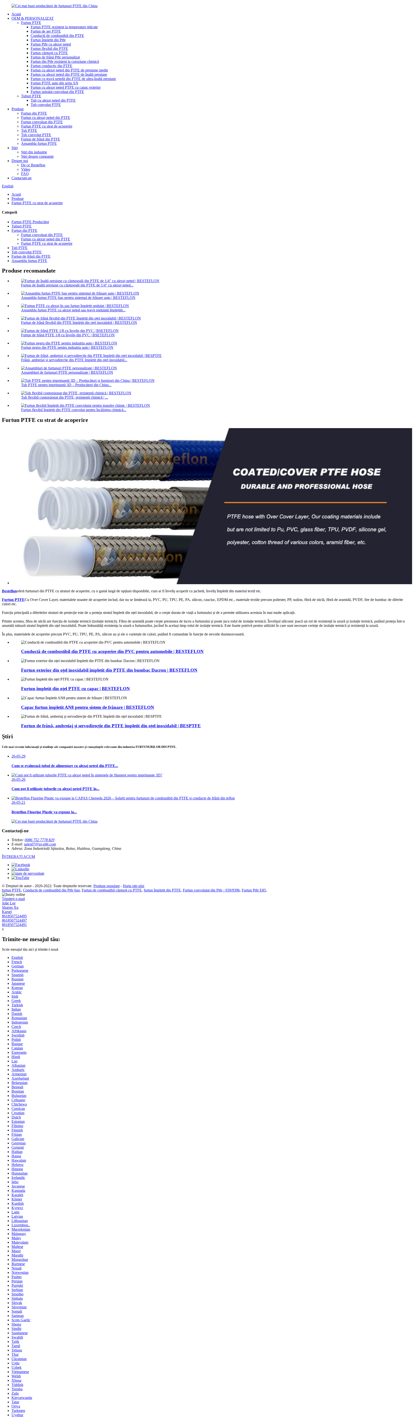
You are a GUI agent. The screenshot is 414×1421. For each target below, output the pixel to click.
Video (25, 169)
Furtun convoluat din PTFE (42, 122)
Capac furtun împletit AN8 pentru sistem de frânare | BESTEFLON (87, 707)
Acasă (16, 14)
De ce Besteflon (33, 165)
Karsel (7, 912)
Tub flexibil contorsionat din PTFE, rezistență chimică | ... (64, 397)
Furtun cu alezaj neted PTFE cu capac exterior (66, 87)
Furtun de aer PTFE (46, 31)
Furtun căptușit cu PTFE (49, 53)
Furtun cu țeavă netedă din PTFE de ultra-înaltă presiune (73, 79)
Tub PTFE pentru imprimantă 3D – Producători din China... (66, 385)
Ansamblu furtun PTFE (39, 143)
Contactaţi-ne (22, 178)
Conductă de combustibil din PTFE (57, 36)
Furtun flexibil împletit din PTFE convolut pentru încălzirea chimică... (73, 410)
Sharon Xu (10, 907)
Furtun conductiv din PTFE (51, 66)
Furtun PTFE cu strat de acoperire (46, 126)
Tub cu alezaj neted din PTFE (53, 100)
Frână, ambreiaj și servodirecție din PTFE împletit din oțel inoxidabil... (74, 360)
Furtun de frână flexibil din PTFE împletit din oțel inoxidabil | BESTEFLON (79, 322)
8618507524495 (14, 916)
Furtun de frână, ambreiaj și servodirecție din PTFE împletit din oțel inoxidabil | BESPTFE (111, 725)
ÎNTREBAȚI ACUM (18, 857)
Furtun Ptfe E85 (254, 890)
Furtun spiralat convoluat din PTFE (57, 92)
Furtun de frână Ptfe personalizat (55, 57)
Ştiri (15, 148)
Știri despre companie (37, 156)
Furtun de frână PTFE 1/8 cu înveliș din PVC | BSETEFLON (68, 335)
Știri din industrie (34, 152)
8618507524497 (14, 920)
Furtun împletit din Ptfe (48, 40)
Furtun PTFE (31, 23)
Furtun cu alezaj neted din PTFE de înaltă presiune (69, 74)
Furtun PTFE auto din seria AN (54, 83)
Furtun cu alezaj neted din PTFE (45, 118)
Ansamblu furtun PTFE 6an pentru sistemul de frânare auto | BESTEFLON (78, 298)
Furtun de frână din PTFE (40, 139)
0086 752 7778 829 (39, 840)
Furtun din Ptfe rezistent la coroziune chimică (65, 61)
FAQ (25, 174)
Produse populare (106, 886)
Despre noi (20, 161)
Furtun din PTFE (34, 113)
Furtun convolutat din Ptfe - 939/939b (211, 890)
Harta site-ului (133, 886)
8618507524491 (14, 925)
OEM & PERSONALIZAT (33, 18)
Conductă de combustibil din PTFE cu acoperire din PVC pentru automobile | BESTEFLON (112, 651)
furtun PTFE (11, 890)
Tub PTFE (29, 130)
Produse (18, 109)
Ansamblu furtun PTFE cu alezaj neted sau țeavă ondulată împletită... (73, 310)
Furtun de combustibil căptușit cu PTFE (112, 890)
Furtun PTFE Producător (30, 222)
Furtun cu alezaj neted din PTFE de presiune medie (69, 70)
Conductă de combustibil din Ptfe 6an (51, 890)
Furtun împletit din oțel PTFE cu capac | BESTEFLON (75, 688)
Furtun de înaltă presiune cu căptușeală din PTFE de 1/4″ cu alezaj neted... (77, 285)
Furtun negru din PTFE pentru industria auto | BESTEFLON (67, 347)
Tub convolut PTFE (46, 105)
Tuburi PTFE (31, 96)
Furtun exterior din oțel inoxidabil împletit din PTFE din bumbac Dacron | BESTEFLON (109, 670)
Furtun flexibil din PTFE (49, 49)
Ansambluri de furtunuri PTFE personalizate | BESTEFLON (67, 372)
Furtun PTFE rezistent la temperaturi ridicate (64, 27)
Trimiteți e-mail (13, 899)
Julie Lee (9, 903)
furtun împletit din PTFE (162, 890)
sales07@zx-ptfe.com (40, 844)
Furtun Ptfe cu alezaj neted (51, 44)
